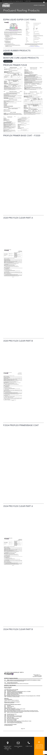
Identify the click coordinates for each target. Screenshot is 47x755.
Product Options (8, 54)
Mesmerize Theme (40, 748)
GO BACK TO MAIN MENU (39, 5)
